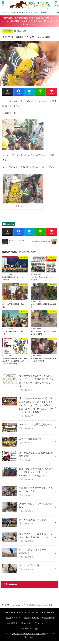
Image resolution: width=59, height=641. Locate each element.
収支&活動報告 (48, 618)
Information (7, 31)
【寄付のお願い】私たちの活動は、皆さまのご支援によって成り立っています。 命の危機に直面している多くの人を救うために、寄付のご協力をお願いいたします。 (29, 21)
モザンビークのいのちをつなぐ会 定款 (22, 612)
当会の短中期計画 (31, 618)
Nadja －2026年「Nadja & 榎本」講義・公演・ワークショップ (27, 12)
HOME (6, 605)
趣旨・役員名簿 (48, 612)
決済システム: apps (30, 628)
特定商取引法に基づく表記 (19, 623)
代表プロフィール (13, 618)
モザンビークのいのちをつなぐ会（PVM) (29, 634)
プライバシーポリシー (43, 623)
